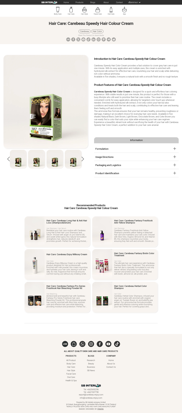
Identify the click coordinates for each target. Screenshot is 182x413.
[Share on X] (78, 39)
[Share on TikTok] (88, 40)
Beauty (91, 364)
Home (111, 360)
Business (91, 367)
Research (91, 360)
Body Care (71, 364)
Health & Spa (71, 380)
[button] (133, 2)
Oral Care (71, 377)
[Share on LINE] (68, 39)
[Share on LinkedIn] (94, 40)
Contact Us (111, 367)
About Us (111, 364)
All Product (71, 360)
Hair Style (71, 370)
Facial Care (71, 374)
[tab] (136, 140)
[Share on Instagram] (99, 40)
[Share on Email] (83, 39)
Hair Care (71, 367)
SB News (91, 370)
